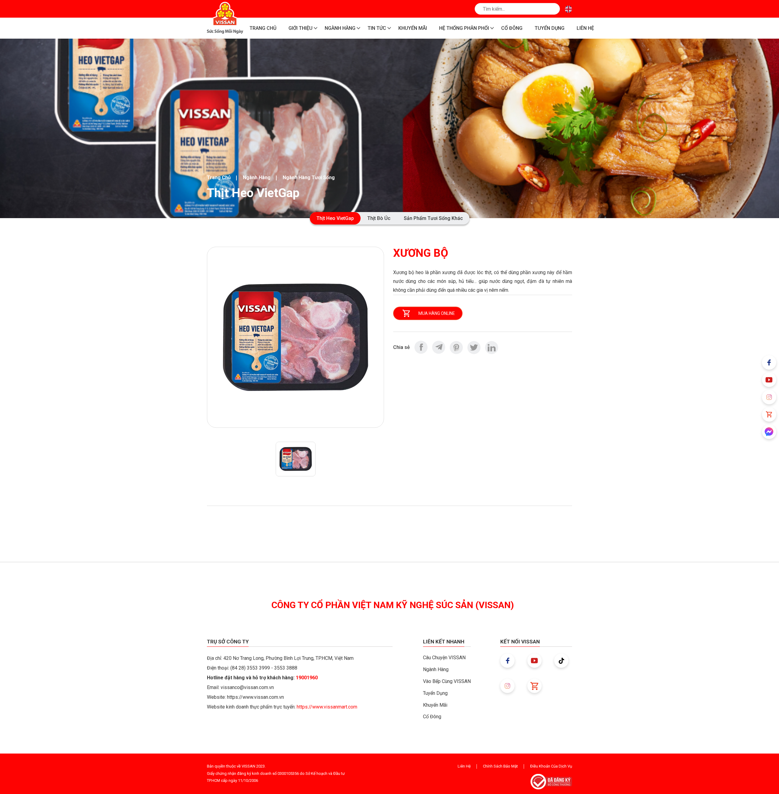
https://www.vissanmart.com (327, 707)
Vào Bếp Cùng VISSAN (447, 681)
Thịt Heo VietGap (335, 218)
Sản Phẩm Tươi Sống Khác (433, 218)
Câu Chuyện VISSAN (444, 657)
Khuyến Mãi (435, 705)
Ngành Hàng (257, 177)
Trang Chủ (219, 177)
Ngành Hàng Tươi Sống (309, 177)
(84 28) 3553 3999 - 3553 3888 (263, 668)
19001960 (307, 678)
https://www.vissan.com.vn (255, 697)
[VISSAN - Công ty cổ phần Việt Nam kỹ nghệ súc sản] (225, 18)
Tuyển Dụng (435, 693)
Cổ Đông (432, 716)
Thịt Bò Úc (378, 218)
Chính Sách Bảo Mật (500, 766)
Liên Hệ (464, 766)
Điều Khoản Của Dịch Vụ (551, 766)
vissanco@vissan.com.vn (247, 687)
